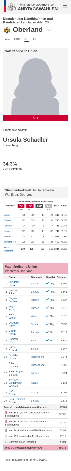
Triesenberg (10, 242)
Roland (13, 349)
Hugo (14, 284)
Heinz (12, 308)
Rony (14, 341)
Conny (17, 401)
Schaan (7, 231)
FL (34, 39)
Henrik (12, 332)
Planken (8, 225)
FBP (17, 39)
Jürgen (12, 316)
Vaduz (7, 215)
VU (26, 39)
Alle (7, 39)
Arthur (13, 292)
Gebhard (13, 300)
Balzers (7, 220)
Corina (12, 393)
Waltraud (15, 382)
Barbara (16, 373)
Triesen (7, 236)
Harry (14, 324)
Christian (14, 365)
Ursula (14, 357)
